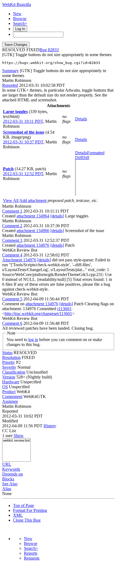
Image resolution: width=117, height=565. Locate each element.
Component (12, 396)
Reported (10, 85)
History (50, 425)
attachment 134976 (33, 245)
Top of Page (23, 505)
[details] (57, 216)
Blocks (8, 479)
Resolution (11, 357)
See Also (9, 483)
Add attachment (33, 200)
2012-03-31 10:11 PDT (23, 121)
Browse (19, 18)
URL (6, 464)
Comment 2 (12, 225)
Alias (6, 488)
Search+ (20, 23)
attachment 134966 (33, 230)
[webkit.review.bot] (16, 440)
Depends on (12, 474)
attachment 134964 (33, 216)
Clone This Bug (27, 520)
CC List (9, 430)
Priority (8, 362)
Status (7, 352)
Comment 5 (12, 299)
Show (19, 435)
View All (11, 200)
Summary (10, 70)
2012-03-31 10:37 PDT (23, 142)
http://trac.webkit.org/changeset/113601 (38, 313)
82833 (53, 49)
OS (5, 386)
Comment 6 (12, 323)
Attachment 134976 (19, 260)
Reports (30, 553)
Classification (13, 372)
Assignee (10, 401)
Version (8, 377)
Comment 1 (12, 211)
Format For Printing (30, 510)
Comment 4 (12, 255)
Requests (31, 558)
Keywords (11, 469)
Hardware (10, 382)
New (17, 13)
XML (18, 515)
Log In (20, 29)
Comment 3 (12, 240)
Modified (10, 421)
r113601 (64, 308)
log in (33, 339)
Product (9, 391)
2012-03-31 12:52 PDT (23, 173)
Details (81, 119)
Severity (9, 367)
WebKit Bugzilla (16, 4)
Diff (85, 157)
